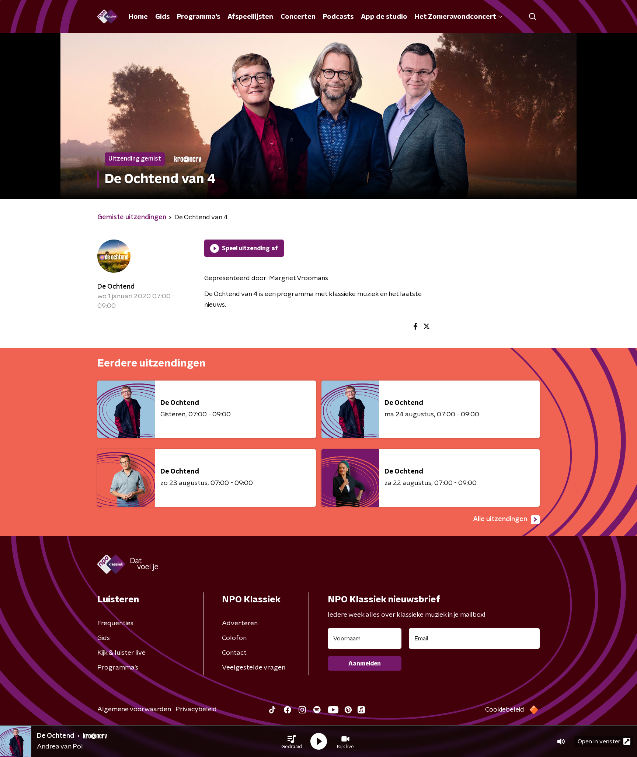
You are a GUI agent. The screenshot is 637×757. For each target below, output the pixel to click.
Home (138, 17)
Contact (234, 653)
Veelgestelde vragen (253, 667)
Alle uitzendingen (500, 519)
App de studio (384, 17)
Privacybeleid (196, 709)
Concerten (298, 17)
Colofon (234, 638)
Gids (162, 17)
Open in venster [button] (599, 741)
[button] (291, 741)
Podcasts (338, 17)
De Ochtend (116, 286)
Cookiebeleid (504, 709)
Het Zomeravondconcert (455, 17)
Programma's (198, 17)
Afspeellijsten (250, 17)
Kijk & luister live (121, 653)
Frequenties (115, 623)
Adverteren (240, 623)
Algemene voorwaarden (134, 709)
